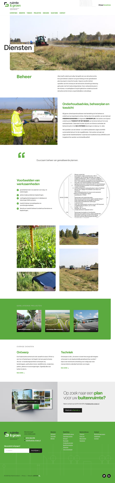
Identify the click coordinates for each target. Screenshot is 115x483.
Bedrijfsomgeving (68, 445)
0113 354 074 (30, 438)
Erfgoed (65, 438)
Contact (62, 13)
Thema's (82, 434)
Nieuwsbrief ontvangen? (12, 446)
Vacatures (54, 13)
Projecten (37, 13)
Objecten (65, 447)
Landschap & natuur (68, 434)
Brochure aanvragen (99, 434)
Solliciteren (97, 436)
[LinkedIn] (109, 476)
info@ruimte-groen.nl (92, 404)
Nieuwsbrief (83, 438)
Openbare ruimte (67, 436)
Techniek (53, 436)
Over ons (82, 436)
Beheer (53, 438)
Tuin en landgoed (67, 449)
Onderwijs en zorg (68, 443)
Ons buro (46, 13)
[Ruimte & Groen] (12, 6)
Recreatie (65, 441)
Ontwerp (53, 434)
